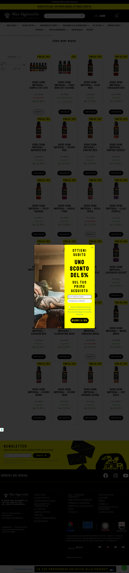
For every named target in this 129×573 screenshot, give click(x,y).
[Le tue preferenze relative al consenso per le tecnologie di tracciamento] (2, 430)
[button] (92, 247)
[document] (64, 286)
